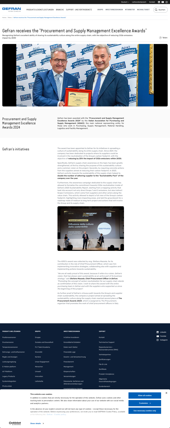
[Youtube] (162, 2)
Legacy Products (8, 376)
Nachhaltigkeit (143, 10)
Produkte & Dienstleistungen (40, 9)
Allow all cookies (145, 395)
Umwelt (38, 372)
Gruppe (100, 10)
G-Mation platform (9, 367)
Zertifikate (102, 369)
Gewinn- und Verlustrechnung (75, 357)
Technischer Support (106, 342)
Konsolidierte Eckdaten (72, 342)
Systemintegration (9, 381)
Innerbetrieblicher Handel (73, 389)
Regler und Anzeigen (9, 357)
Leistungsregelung (9, 362)
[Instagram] (166, 2)
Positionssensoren (9, 337)
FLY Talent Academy (42, 347)
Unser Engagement (42, 362)
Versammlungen (70, 376)
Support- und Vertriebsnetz (79, 9)
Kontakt (152, 2)
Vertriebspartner (105, 355)
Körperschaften (69, 372)
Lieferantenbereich (139, 2)
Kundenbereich (104, 386)
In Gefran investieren (71, 337)
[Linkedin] (158, 2)
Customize (143, 403)
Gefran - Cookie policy (56, 414)
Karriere (38, 357)
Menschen (39, 367)
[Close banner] (166, 393)
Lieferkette (39, 381)
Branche (60, 9)
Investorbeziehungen (114, 10)
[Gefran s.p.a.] (11, 9)
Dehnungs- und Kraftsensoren (13, 352)
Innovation (39, 376)
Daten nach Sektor (70, 347)
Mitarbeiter (130, 10)
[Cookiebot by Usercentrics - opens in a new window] (15, 423)
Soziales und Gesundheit (44, 342)
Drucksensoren (8, 342)
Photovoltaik (7, 386)
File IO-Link (103, 364)
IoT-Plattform (7, 372)
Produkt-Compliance (106, 374)
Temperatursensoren (10, 347)
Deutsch (124, 2)
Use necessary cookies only (145, 411)
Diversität (38, 352)
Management (68, 367)
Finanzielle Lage (69, 352)
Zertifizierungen (104, 359)
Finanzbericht (69, 362)
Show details (35, 423)
